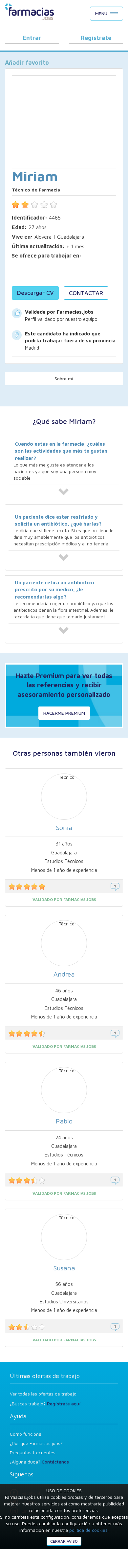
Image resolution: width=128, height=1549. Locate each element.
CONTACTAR (86, 293)
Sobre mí (64, 378)
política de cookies (88, 1530)
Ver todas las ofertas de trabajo (43, 1393)
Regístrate (96, 37)
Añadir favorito (27, 62)
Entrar (32, 37)
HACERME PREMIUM (64, 713)
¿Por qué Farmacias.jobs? (36, 1443)
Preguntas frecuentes (32, 1452)
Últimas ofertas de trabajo (45, 1375)
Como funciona (25, 1434)
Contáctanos (55, 1461)
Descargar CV (35, 292)
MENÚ (101, 13)
